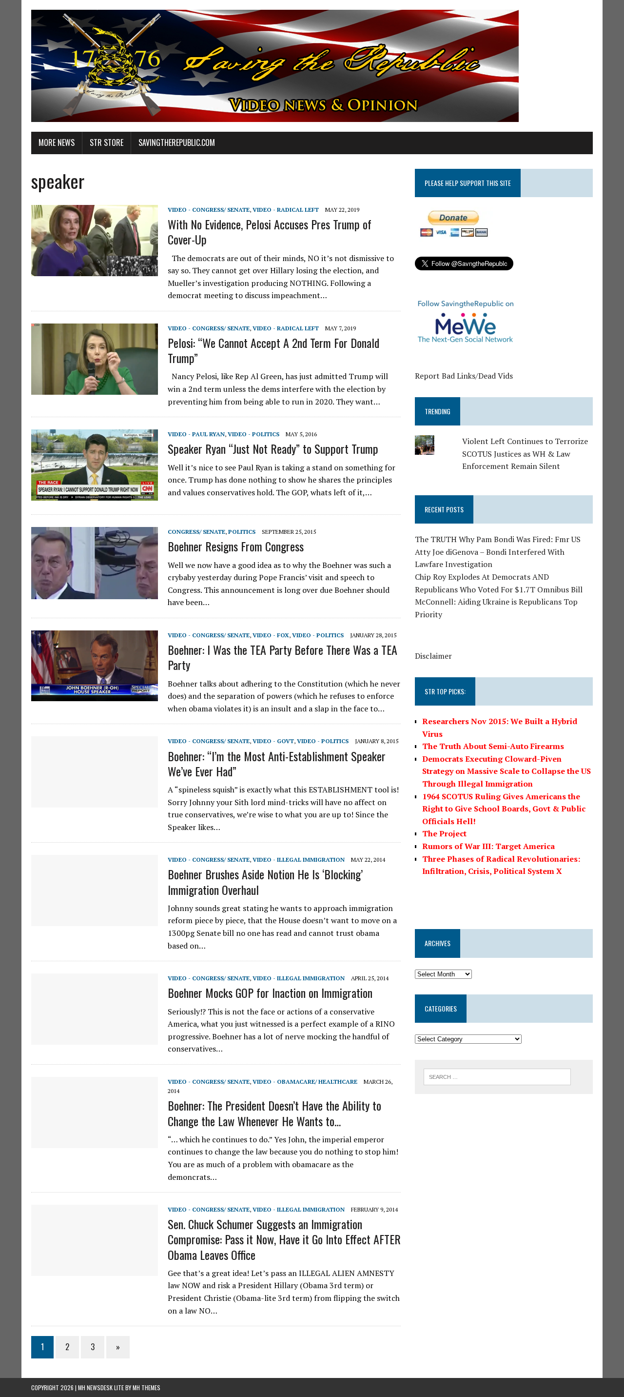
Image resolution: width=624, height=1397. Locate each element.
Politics (241, 531)
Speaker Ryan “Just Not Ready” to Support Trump (273, 448)
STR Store (106, 142)
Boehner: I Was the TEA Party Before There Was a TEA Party (282, 657)
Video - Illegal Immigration (299, 859)
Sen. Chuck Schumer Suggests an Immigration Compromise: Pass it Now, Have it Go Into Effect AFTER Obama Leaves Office (284, 1239)
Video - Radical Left (286, 209)
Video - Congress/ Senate (209, 209)
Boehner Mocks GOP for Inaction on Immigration (270, 992)
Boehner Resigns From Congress (236, 546)
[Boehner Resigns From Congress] (94, 592)
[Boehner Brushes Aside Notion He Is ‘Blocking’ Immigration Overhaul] (94, 919)
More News (57, 142)
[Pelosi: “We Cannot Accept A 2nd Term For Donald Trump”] (94, 388)
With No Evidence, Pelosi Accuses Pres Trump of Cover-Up (269, 231)
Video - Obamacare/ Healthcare (305, 1081)
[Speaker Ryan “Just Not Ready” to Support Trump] (94, 494)
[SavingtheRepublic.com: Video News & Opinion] (312, 66)
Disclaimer (433, 655)
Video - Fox (271, 635)
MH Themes (146, 1387)
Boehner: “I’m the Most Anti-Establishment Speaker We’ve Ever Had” (277, 763)
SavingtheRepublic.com (176, 142)
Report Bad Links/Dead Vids (464, 375)
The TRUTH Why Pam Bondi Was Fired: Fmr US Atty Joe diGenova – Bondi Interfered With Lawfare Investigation (498, 551)
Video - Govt (273, 741)
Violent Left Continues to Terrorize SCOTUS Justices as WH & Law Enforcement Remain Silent (525, 453)
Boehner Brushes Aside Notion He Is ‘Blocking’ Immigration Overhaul (265, 881)
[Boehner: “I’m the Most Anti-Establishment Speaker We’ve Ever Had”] (94, 801)
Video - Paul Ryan (196, 434)
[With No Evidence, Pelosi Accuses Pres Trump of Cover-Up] (94, 269)
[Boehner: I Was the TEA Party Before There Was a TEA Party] (94, 694)
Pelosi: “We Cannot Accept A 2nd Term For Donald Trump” (273, 350)
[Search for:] (497, 1076)
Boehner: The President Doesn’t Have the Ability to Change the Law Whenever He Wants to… (274, 1112)
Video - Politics (253, 434)
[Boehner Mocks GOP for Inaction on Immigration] (94, 1038)
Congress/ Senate (196, 531)
